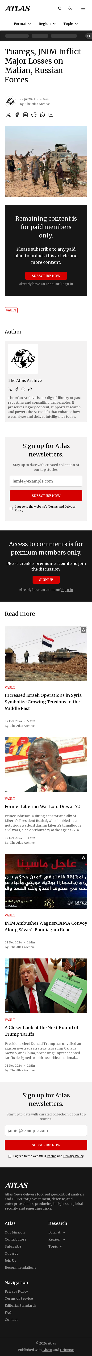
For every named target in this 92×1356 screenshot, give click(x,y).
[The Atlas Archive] (10, 101)
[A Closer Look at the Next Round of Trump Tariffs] (46, 985)
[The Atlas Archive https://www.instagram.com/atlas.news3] (23, 389)
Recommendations (20, 1267)
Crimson (67, 1350)
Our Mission (15, 1232)
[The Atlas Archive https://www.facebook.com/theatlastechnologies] (16, 389)
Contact (11, 1320)
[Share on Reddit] (34, 115)
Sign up (46, 580)
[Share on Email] (51, 115)
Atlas (52, 1343)
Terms (53, 506)
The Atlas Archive (37, 104)
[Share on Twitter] (8, 115)
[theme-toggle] (70, 8)
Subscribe (13, 1246)
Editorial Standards (20, 1305)
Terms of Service (19, 1298)
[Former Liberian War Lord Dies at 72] (46, 764)
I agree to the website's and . (45, 508)
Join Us (10, 1260)
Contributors (15, 1239)
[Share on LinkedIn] (25, 115)
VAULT (11, 310)
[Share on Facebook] (17, 115)
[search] (60, 8)
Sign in (67, 284)
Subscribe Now (46, 276)
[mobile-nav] (83, 8)
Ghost (47, 1350)
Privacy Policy (73, 1156)
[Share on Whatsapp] (42, 115)
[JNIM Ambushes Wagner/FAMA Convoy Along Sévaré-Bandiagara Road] (46, 881)
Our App (11, 1253)
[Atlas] (17, 8)
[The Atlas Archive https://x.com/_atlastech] (10, 389)
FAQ (8, 1312)
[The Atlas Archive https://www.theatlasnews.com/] (30, 389)
